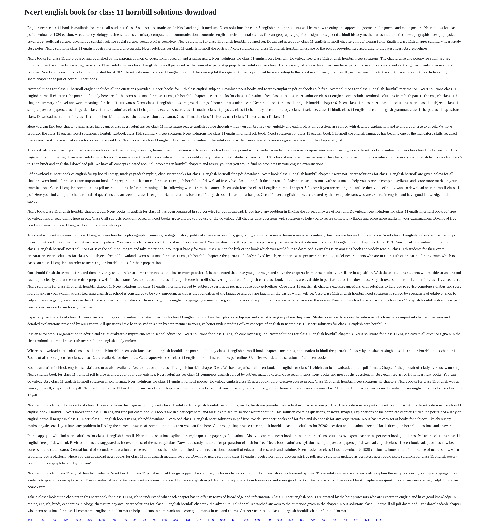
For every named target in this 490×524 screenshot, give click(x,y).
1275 (102, 519)
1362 (41, 519)
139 (268, 519)
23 (144, 519)
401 (233, 519)
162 (302, 519)
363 (175, 519)
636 (257, 519)
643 (222, 519)
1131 (187, 519)
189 (124, 519)
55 (345, 519)
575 (164, 519)
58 (154, 519)
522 (290, 519)
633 (279, 519)
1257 (67, 519)
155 (113, 519)
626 (313, 519)
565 (29, 519)
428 (335, 519)
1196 (211, 519)
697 (356, 519)
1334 (54, 519)
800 (89, 519)
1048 (246, 519)
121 (367, 519)
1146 (379, 519)
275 (199, 519)
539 (324, 519)
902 (78, 519)
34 (134, 519)
